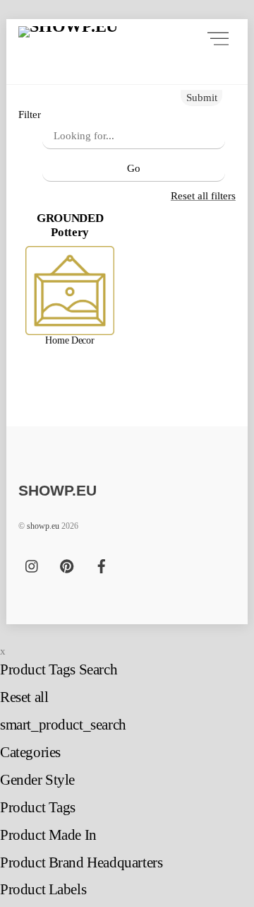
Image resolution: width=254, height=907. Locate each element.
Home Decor (69, 340)
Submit (201, 97)
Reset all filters (203, 195)
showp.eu (43, 526)
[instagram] (32, 564)
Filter (29, 114)
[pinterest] (67, 564)
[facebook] (101, 564)
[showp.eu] (68, 38)
